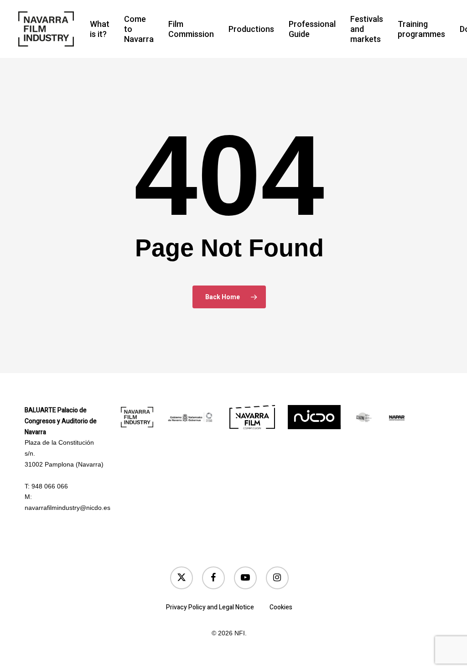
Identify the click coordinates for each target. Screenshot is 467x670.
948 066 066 (49, 486)
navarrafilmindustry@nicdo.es (67, 507)
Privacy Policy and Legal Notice (210, 607)
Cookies (281, 607)
